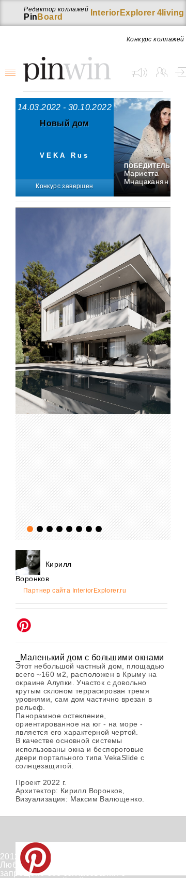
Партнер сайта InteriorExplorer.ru (74, 590)
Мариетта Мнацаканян (146, 177)
